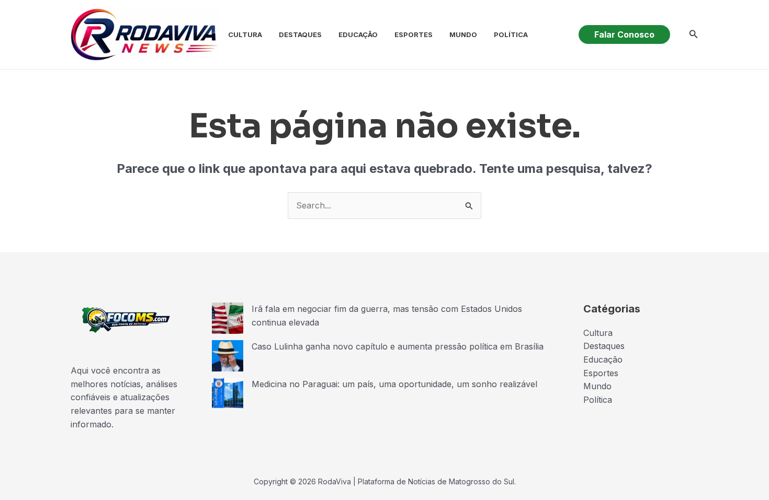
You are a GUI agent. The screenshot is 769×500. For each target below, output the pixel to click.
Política (511, 34)
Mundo (463, 34)
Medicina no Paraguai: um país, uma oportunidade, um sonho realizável (394, 384)
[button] (624, 34)
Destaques (300, 34)
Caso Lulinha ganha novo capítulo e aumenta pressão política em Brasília (398, 346)
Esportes (413, 34)
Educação (358, 34)
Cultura (245, 34)
